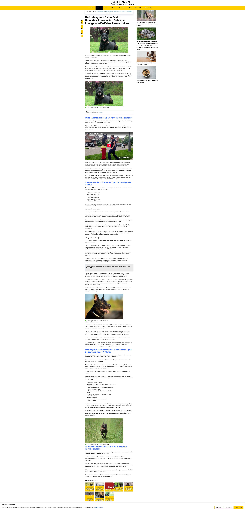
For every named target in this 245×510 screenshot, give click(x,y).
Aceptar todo (239, 507)
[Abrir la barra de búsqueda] (156, 8)
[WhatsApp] (81, 20)
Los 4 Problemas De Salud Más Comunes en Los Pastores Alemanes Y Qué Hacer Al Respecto (147, 47)
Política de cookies (99, 507)
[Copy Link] (81, 33)
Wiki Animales (89, 11)
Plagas (130, 7)
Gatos (105, 7)
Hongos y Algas (149, 7)
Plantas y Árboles (139, 7)
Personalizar (218, 507)
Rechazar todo (229, 507)
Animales (90, 7)
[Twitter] (81, 26)
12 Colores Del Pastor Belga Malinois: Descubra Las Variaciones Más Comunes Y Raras (147, 24)
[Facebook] (81, 23)
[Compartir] (81, 36)
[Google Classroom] (81, 31)
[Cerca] (243, 504)
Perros (98, 7)
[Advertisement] (147, 138)
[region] (122, 506)
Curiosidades (122, 7)
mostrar (100, 112)
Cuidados (113, 7)
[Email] (81, 28)
